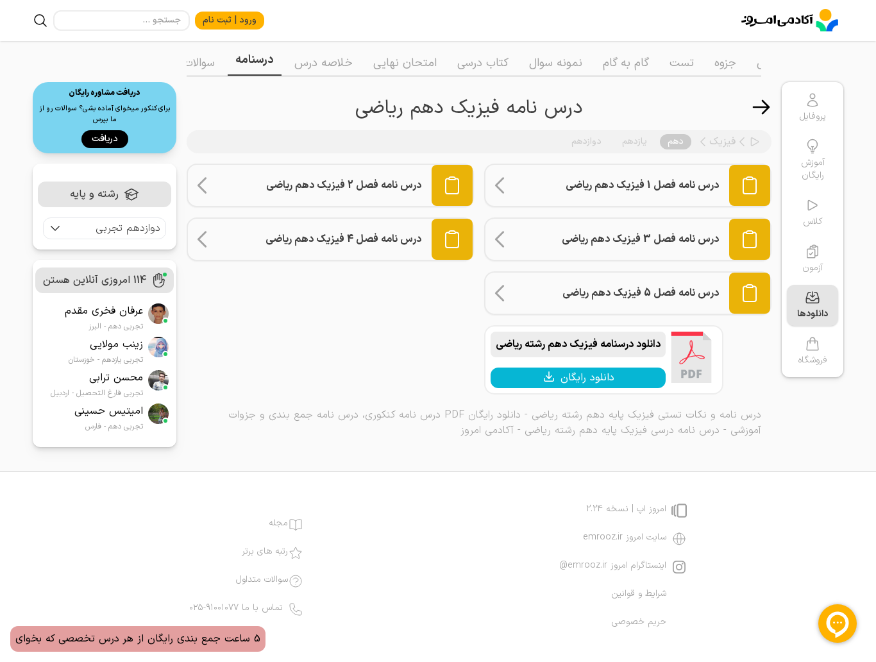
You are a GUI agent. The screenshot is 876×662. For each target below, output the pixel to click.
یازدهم (634, 141)
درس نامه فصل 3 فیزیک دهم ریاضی (640, 239)
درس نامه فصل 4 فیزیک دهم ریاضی (343, 239)
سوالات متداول (262, 579)
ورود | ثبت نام (230, 20)
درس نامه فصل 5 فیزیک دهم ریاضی (640, 293)
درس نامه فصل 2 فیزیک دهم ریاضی (343, 185)
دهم (676, 141)
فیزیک (722, 141)
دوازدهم (586, 141)
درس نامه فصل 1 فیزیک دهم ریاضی (642, 185)
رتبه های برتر (265, 551)
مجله (278, 523)
